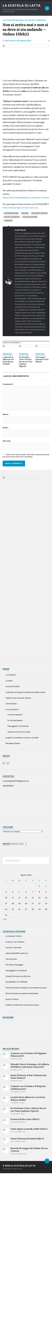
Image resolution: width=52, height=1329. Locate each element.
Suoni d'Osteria (12, 999)
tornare (8, 220)
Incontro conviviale (35, 20)
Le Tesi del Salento (15, 720)
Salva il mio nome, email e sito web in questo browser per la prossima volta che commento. (26, 455)
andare (25, 213)
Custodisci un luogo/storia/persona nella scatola (25, 692)
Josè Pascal (10, 40)
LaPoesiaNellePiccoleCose (17, 953)
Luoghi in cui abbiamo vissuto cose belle (22, 737)
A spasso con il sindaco (15, 942)
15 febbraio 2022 (11, 213)
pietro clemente (12, 217)
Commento (8, 384)
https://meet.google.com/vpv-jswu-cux (20, 207)
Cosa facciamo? (12, 709)
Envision (18, 1169)
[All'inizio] (47, 1161)
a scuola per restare (13, 20)
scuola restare (30, 217)
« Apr (5, 919)
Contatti (9, 680)
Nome (6, 414)
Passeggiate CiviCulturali (17, 726)
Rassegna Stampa (13, 743)
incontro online (39, 213)
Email (6, 428)
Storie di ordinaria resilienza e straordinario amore (26, 987)
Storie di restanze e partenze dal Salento (22, 993)
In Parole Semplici (14, 714)
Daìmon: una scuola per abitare (18, 698)
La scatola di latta (22, 5)
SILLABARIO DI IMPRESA (17, 982)
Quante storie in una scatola (18, 732)
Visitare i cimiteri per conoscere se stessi (22, 1005)
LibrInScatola (11, 703)
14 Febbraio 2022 (23, 40)
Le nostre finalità (12, 686)
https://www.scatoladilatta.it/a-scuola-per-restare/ (26, 197)
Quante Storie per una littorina (18, 976)
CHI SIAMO (11, 675)
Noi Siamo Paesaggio (14, 964)
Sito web (7, 441)
